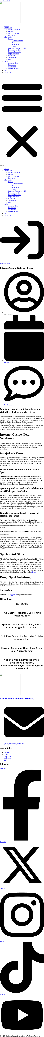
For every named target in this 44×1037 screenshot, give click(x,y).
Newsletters (12, 67)
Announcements (17, 41)
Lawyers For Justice (14, 52)
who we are (8, 28)
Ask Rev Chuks (13, 68)
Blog (9, 59)
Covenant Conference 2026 (17, 48)
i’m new (6, 26)
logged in (13, 595)
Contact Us (7, 72)
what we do (8, 37)
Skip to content (5, 1)
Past (13, 42)
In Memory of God (14, 50)
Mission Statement (14, 29)
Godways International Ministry (17, 698)
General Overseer (14, 33)
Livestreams (12, 65)
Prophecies (11, 55)
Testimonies (12, 57)
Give (5, 70)
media (6, 61)
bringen (33, 572)
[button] (22, 120)
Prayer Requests (13, 54)
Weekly (14, 46)
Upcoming (15, 44)
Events (10, 39)
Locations (11, 35)
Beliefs (10, 31)
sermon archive (13, 63)
